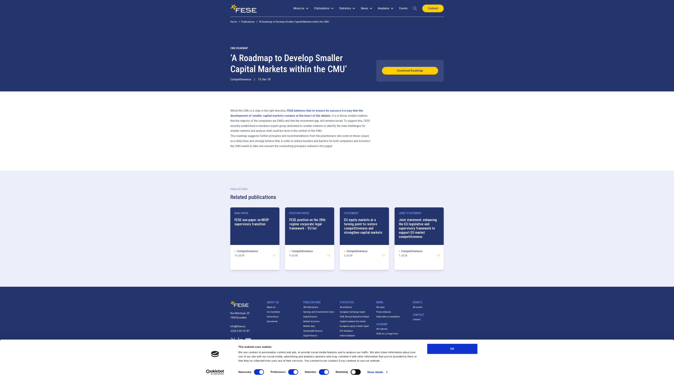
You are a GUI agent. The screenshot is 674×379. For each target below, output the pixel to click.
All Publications (310, 307)
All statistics (346, 307)
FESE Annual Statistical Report (354, 316)
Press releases (383, 312)
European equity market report (354, 326)
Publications (248, 21)
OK (452, 348)
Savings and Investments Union (318, 312)
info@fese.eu (237, 326)
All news (380, 307)
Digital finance (310, 316)
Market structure (311, 321)
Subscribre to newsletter (388, 316)
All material (381, 329)
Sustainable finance (312, 331)
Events (403, 8)
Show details (375, 372)
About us (271, 307)
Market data (309, 326)
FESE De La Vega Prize (387, 334)
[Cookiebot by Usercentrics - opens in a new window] (215, 372)
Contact (417, 319)
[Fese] (243, 8)
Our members (273, 312)
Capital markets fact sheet (353, 321)
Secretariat (272, 321)
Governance (273, 316)
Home (233, 21)
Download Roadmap (410, 70)
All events (417, 307)
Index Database (347, 335)
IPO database (346, 331)
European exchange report (352, 312)
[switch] (293, 372)
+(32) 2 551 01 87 (240, 331)
